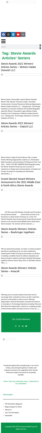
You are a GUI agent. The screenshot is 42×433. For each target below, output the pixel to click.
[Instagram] (8, 34)
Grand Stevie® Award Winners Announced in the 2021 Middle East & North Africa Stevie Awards (20, 182)
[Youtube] (18, 34)
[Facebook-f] (16, 326)
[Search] (40, 46)
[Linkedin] (13, 34)
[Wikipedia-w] (23, 34)
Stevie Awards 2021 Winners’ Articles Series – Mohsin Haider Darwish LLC (18, 67)
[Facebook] (3, 34)
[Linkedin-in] (22, 326)
